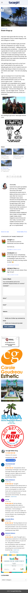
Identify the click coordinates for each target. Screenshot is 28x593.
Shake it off (16, 155)
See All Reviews (14, 552)
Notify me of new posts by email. (14, 323)
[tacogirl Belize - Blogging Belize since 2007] (14, 2)
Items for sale (5, 232)
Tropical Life (4, 28)
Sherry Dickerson (10, 480)
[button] (2, 2)
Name (5, 298)
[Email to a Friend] (15, 177)
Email (5, 305)
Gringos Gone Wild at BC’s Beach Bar (6, 167)
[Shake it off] (18, 151)
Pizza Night (3, 155)
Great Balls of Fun (22, 232)
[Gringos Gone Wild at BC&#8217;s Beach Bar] (6, 163)
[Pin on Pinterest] (18, 177)
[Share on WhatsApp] (7, 177)
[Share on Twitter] (12, 177)
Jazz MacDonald (10, 464)
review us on (9, 460)
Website (5, 311)
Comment (6, 286)
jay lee (7, 499)
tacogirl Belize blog (12, 451)
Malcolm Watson (10, 533)
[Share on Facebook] (10, 177)
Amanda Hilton (9, 519)
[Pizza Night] (6, 151)
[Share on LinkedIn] (20, 177)
